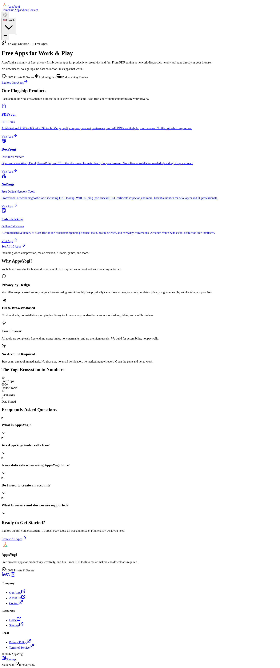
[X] (8, 575)
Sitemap (14, 625)
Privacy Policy (18, 642)
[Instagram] (13, 575)
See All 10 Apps (11, 246)
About (24, 10)
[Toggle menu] (5, 37)
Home (5, 10)
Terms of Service (19, 647)
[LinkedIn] (4, 575)
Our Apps (15, 10)
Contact (33, 10)
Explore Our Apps (13, 82)
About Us (15, 598)
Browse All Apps (12, 539)
